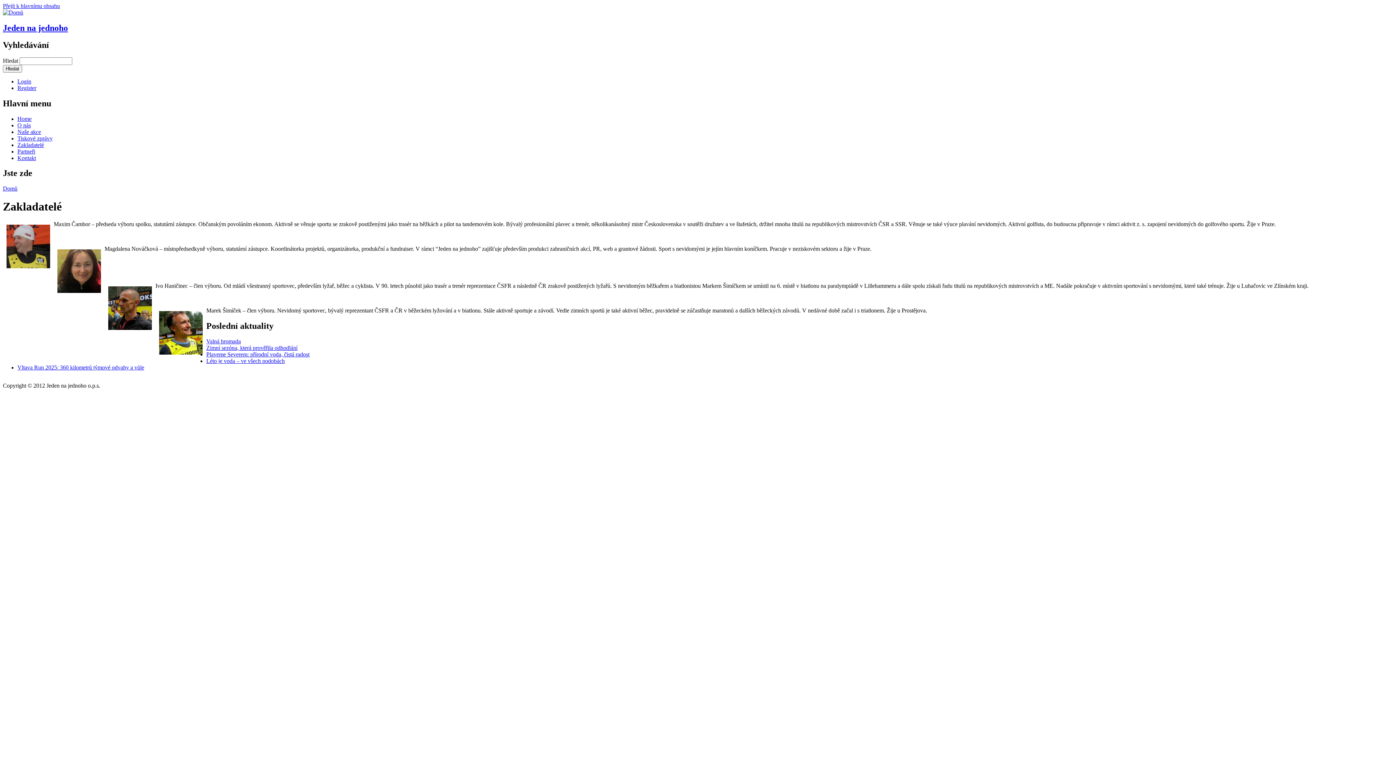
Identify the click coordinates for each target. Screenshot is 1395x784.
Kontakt (26, 158)
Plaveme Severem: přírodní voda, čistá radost (258, 354)
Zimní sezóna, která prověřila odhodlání (252, 348)
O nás (24, 125)
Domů (10, 188)
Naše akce (29, 132)
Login (24, 81)
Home (24, 119)
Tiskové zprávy (35, 138)
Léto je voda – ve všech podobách (245, 361)
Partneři (26, 151)
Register (26, 88)
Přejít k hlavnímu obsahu (31, 6)
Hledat (11, 61)
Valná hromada (223, 341)
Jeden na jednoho (35, 28)
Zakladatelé (30, 145)
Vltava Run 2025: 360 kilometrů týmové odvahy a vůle (80, 367)
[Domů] (13, 12)
